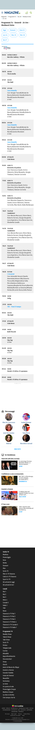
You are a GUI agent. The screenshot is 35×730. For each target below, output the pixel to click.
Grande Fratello (8, 673)
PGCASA (31, 708)
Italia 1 (5, 605)
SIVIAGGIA (23, 709)
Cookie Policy (27, 713)
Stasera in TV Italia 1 (10, 627)
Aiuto (23, 715)
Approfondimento (9, 656)
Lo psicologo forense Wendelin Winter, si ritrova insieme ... (25, 462)
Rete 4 (5, 600)
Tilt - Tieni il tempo (14, 307)
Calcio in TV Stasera (9, 576)
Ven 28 (19, 16)
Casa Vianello (12, 90)
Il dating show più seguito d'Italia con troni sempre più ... (26, 493)
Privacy (20, 713)
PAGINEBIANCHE (6, 709)
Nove (4, 611)
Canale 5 (6, 603)
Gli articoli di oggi (9, 582)
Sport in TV (6, 579)
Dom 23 (22, 30)
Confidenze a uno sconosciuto (12, 474)
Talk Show (6, 640)
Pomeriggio (7, 557)
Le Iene (5, 684)
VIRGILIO (8, 708)
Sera (4, 560)
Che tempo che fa (9, 697)
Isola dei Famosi (8, 675)
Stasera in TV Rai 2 (9, 616)
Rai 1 (4, 591)
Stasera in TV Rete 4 (10, 622)
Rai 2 (4, 594)
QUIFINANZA (29, 709)
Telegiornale (7, 648)
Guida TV (6, 552)
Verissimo (6, 681)
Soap (20, 512)
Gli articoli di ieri (8, 585)
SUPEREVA (21, 711)
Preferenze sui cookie (15, 715)
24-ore (5, 18)
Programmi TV (8, 631)
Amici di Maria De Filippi (11, 667)
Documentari (7, 659)
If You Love (5, 504)
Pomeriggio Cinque (9, 689)
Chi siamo (7, 713)
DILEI (19, 709)
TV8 (4, 608)
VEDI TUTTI (17, 449)
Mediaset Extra (27, 16)
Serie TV (5, 571)
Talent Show (7, 637)
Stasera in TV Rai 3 (9, 619)
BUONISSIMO (15, 711)
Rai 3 (4, 597)
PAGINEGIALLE (14, 708)
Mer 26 (22, 35)
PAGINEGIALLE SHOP (24, 708)
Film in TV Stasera (9, 574)
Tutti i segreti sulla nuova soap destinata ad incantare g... (26, 508)
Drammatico (23, 481)
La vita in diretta (8, 695)
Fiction (5, 645)
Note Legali (14, 713)
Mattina (5, 554)
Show (4, 662)
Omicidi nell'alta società (10, 459)
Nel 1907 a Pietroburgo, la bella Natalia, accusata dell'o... (26, 478)
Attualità (6, 653)
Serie (20, 466)
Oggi (4, 30)
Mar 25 (13, 35)
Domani (12, 30)
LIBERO (3, 708)
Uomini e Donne (7, 489)
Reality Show (7, 634)
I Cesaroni (10, 274)
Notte (5, 563)
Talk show (22, 497)
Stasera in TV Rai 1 (9, 614)
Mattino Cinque (8, 692)
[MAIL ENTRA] (27, 12)
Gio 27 (5, 40)
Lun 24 (5, 35)
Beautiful (6, 678)
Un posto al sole (8, 686)
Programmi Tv (12, 16)
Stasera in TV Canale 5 (10, 625)
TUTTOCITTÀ (14, 709)
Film (4, 568)
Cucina (5, 651)
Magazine (4, 16)
